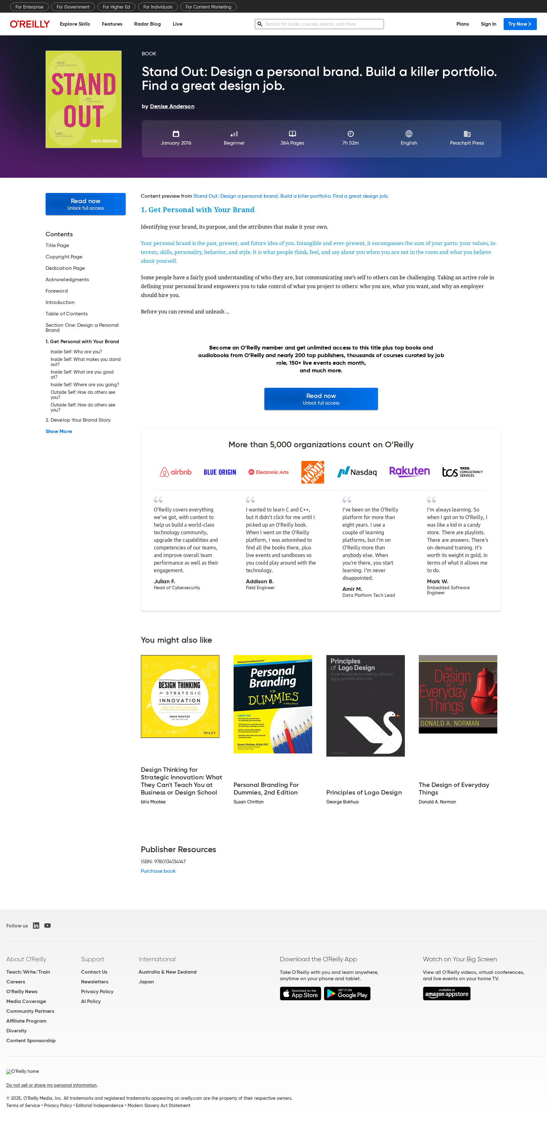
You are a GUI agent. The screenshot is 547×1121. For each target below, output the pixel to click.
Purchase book (158, 871)
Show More (59, 431)
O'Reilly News (21, 991)
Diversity (16, 1030)
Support (92, 959)
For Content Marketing (208, 7)
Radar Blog (147, 24)
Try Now (517, 24)
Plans (462, 24)
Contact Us (94, 972)
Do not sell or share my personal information (51, 1085)
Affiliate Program (26, 1021)
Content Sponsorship (31, 1040)
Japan (146, 981)
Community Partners (30, 1011)
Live (177, 24)
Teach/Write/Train (28, 972)
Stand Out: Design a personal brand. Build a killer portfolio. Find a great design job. (290, 196)
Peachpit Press (467, 143)
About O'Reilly (26, 959)
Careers (15, 981)
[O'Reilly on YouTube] (47, 925)
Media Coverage (26, 1001)
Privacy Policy (97, 991)
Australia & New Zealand (168, 972)
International (157, 959)
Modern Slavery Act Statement (159, 1105)
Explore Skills (75, 24)
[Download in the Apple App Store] (300, 998)
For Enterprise (29, 7)
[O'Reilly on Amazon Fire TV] (447, 998)
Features (112, 24)
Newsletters (94, 981)
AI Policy (91, 1001)
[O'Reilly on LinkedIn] (36, 925)
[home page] (30, 24)
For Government (73, 7)
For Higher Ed (116, 7)
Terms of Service (23, 1105)
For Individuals (158, 7)
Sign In (488, 24)
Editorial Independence (99, 1105)
